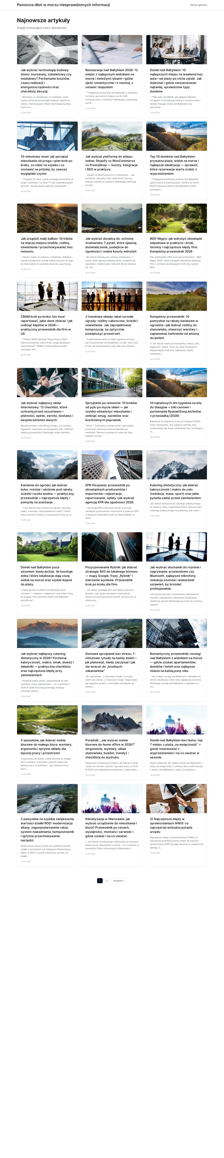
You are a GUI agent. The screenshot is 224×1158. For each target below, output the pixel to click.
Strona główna (198, 4)
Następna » (119, 880)
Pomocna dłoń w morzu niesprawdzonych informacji (63, 5)
